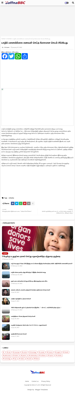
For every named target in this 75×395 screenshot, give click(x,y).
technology (7, 358)
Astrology (33, 352)
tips (16, 358)
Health (66, 352)
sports (51, 355)
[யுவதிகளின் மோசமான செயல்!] (6, 336)
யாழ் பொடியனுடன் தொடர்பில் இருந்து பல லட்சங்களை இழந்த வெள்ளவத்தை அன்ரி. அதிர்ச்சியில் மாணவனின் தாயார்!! (42, 263)
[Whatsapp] (20, 203)
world (29, 358)
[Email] (28, 203)
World (37, 358)
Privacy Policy (45, 381)
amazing (17, 352)
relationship (33, 355)
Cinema (50, 352)
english (59, 352)
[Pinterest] (24, 203)
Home (3, 39)
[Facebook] (12, 203)
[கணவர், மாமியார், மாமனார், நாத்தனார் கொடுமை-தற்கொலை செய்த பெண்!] (6, 292)
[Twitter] (16, 203)
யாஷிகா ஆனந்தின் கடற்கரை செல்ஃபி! (21, 299)
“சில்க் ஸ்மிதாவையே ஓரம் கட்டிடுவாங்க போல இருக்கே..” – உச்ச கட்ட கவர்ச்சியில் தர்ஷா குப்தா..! (36, 307)
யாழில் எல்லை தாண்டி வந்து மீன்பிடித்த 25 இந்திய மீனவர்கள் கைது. (28, 272)
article (25, 352)
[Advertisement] (37, 21)
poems (24, 355)
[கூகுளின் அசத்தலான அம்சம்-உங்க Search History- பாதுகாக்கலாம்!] (6, 327)
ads (10, 352)
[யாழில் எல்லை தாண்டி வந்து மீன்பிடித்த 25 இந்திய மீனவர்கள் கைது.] (6, 274)
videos (22, 358)
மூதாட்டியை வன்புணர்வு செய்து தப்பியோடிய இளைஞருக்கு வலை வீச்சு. (29, 281)
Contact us (35, 381)
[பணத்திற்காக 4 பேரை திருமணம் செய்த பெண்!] (6, 318)
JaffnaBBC (37, 385)
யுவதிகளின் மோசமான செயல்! (19, 334)
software (43, 355)
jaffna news (7, 355)
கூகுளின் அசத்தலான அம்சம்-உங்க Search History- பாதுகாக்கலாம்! (29, 325)
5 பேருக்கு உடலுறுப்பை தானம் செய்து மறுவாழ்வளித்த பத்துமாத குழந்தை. (31, 256)
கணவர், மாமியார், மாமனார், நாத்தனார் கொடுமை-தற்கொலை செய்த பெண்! (30, 290)
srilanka (9, 39)
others (16, 355)
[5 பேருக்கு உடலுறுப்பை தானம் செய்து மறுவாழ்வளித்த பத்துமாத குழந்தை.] (37, 238)
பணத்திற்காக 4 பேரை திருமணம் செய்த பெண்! (23, 316)
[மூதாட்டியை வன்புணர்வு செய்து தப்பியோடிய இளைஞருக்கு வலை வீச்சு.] (6, 283)
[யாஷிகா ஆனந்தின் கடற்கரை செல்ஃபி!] (6, 301)
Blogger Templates (41, 390)
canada (42, 352)
